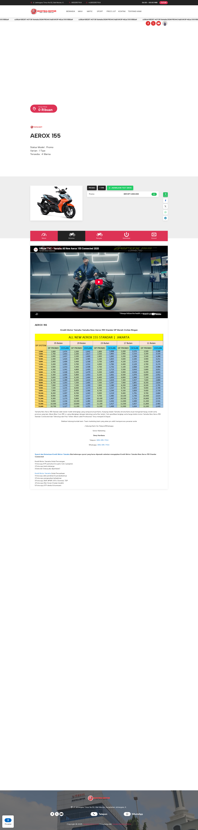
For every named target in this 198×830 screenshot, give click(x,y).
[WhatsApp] (128, 814)
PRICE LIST (111, 11)
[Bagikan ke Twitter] (165, 206)
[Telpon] (95, 814)
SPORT (100, 11)
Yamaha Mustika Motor (121, 824)
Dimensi (71, 238)
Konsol (154, 238)
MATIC (90, 11)
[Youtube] (158, 23)
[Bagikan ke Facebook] (165, 200)
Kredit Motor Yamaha (43, 473)
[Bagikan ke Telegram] (165, 218)
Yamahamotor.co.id (91, 824)
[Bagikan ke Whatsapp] (165, 212)
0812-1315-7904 (102, 440)
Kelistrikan (126, 238)
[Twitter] (153, 23)
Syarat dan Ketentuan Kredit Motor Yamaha (52, 454)
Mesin (44, 238)
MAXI (80, 11)
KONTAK (122, 11)
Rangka (99, 238)
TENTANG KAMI (134, 11)
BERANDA (70, 11)
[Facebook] (147, 23)
